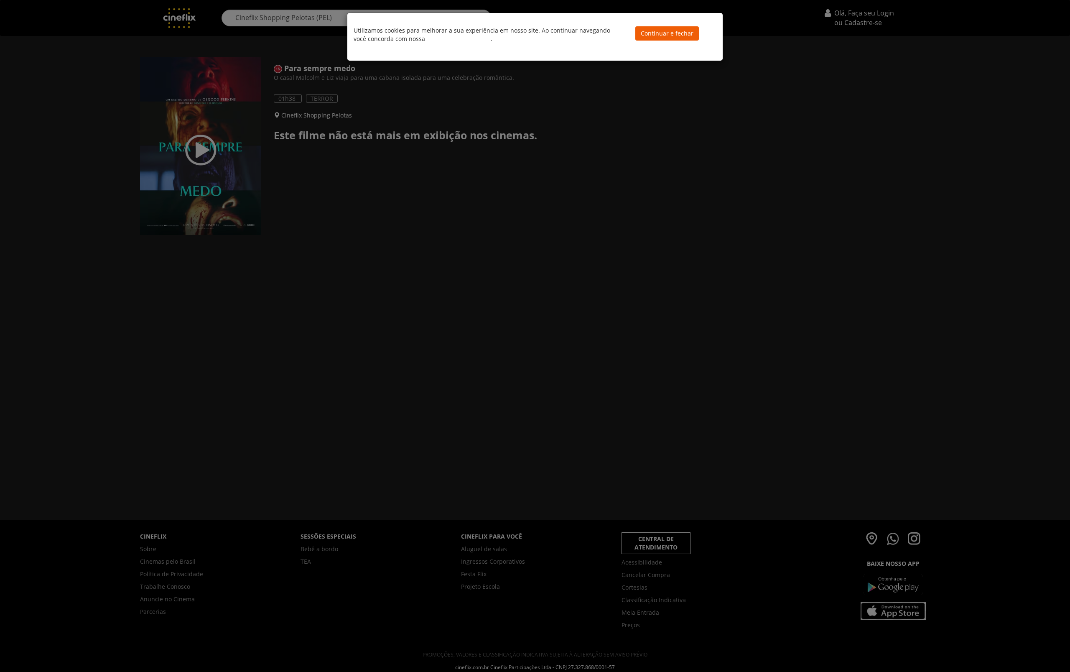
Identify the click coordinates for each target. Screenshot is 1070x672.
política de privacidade (459, 39)
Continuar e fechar (667, 33)
